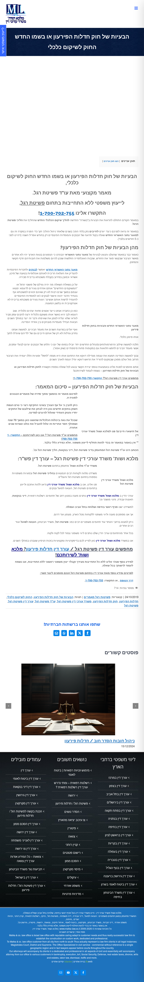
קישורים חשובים (66, 931)
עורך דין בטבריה (118, 860)
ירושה (71, 795)
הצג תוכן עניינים (111, 160)
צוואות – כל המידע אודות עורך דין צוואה (25, 859)
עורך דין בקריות (118, 843)
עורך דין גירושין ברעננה (118, 876)
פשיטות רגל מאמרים (97, 597)
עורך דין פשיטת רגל (20, 601)
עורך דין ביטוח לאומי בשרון (118, 884)
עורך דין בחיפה (117, 827)
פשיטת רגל (131, 605)
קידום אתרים (62, 961)
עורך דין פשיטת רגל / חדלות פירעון (25, 888)
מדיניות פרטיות (71, 894)
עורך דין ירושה (25, 832)
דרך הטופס (126, 580)
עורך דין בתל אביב (117, 794)
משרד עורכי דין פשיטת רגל (74, 601)
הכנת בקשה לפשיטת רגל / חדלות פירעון (25, 813)
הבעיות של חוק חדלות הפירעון (53, 597)
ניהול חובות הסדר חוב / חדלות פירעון (99, 740)
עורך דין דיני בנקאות (25, 787)
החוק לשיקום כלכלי (19, 597)
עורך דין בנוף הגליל (118, 868)
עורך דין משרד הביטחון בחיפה (118, 894)
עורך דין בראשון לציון (118, 835)
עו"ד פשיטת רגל (45, 601)
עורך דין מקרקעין (25, 803)
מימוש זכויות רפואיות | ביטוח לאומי (71, 772)
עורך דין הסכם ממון (26, 824)
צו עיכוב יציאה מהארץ (71, 820)
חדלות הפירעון (128, 601)
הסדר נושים (71, 812)
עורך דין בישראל (25, 877)
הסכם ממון (72, 861)
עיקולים (71, 877)
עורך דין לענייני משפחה (25, 840)
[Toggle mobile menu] (136, 8)
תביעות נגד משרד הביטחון (25, 869)
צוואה (71, 836)
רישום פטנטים (72, 853)
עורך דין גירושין (25, 795)
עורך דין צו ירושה (25, 848)
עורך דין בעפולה (118, 851)
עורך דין (26, 770)
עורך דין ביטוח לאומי (25, 778)
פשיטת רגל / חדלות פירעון (72, 803)
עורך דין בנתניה (118, 819)
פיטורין (72, 828)
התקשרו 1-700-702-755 (88, 378)
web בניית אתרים (82, 961)
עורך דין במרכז (118, 778)
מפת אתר (80, 931)
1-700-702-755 (57, 213)
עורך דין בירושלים (118, 802)
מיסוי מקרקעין (71, 869)
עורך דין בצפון (118, 786)
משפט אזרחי (72, 886)
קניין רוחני (72, 845)
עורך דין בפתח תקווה (118, 810)
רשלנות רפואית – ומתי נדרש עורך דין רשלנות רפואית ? (71, 785)
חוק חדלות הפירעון (105, 601)
